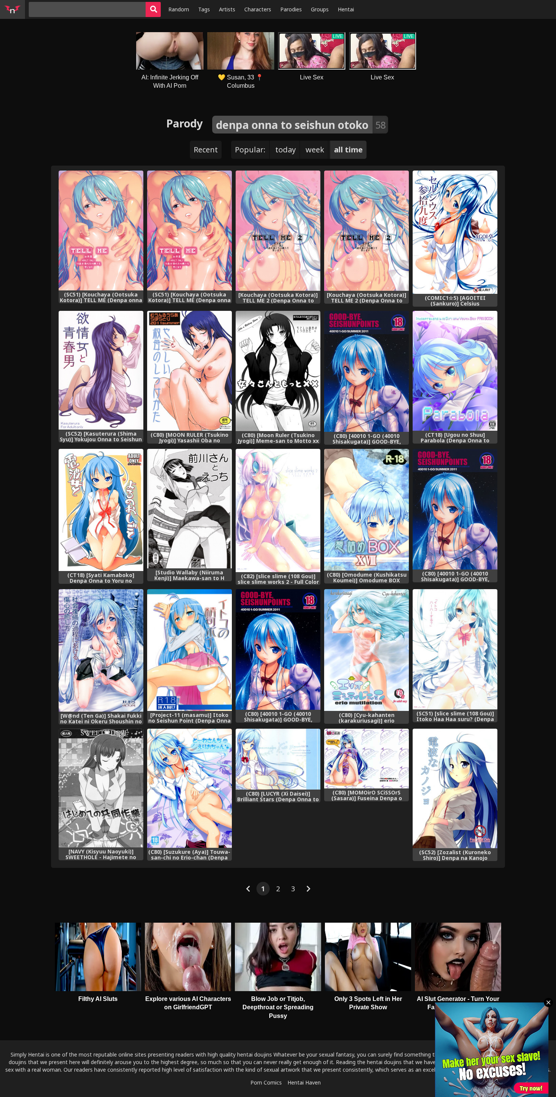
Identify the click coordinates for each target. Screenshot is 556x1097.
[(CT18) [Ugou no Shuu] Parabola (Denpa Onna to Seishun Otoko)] (455, 371)
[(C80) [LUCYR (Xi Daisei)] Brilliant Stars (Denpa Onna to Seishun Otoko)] (278, 759)
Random (178, 9)
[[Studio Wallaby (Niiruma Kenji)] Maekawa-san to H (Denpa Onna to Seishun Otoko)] (189, 509)
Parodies (291, 9)
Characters (257, 9)
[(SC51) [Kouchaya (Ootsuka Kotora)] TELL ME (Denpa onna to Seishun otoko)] (101, 230)
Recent (206, 149)
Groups (320, 9)
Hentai (346, 9)
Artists (227, 9)
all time (348, 149)
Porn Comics (266, 1082)
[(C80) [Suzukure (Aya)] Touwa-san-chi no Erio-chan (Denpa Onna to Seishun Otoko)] (189, 788)
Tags (204, 9)
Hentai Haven (304, 1082)
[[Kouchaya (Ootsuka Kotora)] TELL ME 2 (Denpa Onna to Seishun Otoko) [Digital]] (278, 231)
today (285, 149)
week (315, 149)
